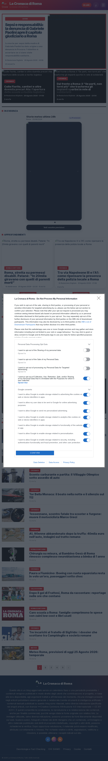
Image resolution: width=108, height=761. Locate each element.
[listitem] (54, 344)
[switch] (86, 350)
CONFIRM (35, 453)
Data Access (54, 462)
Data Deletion (39, 462)
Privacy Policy (69, 462)
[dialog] (54, 380)
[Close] (99, 298)
